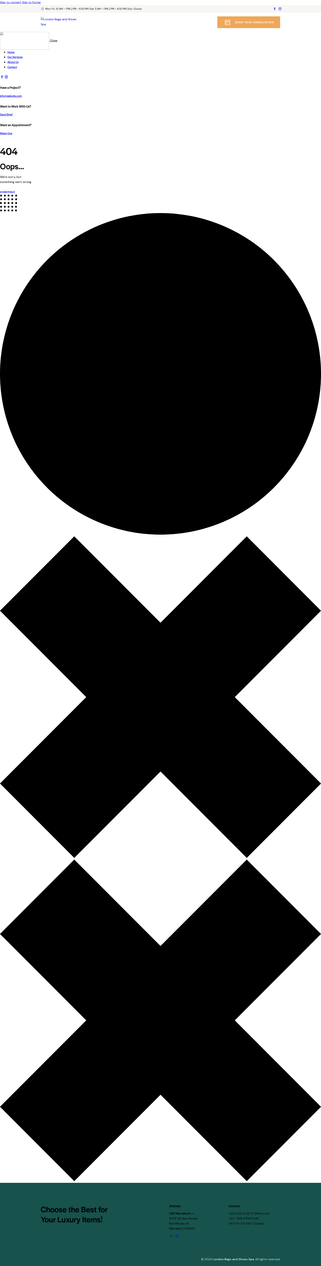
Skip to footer (31, 2)
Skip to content (10, 2)
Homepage (7, 192)
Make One (6, 133)
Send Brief (6, 114)
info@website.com (11, 96)
